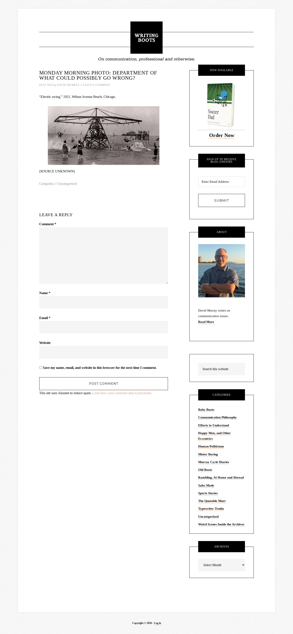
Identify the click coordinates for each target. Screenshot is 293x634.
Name (44, 293)
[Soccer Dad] (221, 128)
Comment (47, 224)
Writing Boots (146, 37)
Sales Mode (206, 485)
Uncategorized (67, 183)
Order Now (221, 135)
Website (45, 343)
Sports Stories (208, 493)
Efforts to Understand (213, 425)
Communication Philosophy (217, 417)
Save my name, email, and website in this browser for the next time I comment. (100, 367)
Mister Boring (208, 454)
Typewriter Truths (211, 508)
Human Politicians (211, 446)
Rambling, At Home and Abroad (221, 477)
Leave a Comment (96, 85)
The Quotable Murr (212, 501)
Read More (206, 322)
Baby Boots (206, 409)
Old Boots (205, 469)
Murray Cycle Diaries (213, 462)
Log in (157, 623)
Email (44, 318)
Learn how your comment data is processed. (122, 393)
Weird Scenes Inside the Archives (221, 524)
